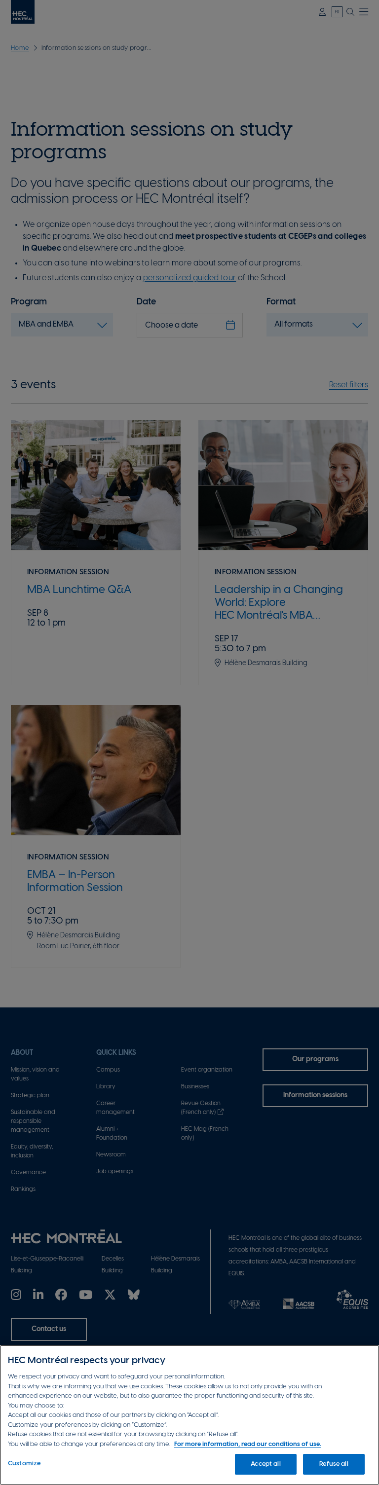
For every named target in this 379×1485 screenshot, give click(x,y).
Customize (24, 1463)
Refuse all (333, 1464)
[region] (189, 1415)
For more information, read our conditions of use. (247, 1444)
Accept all (265, 1464)
